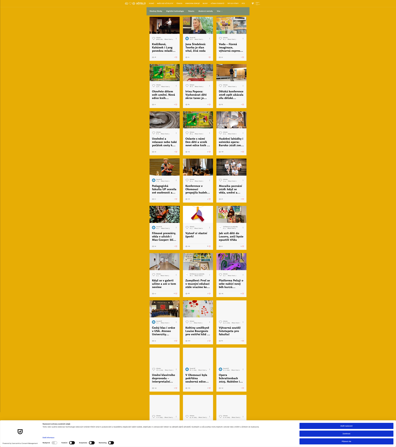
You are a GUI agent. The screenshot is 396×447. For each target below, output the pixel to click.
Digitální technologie (175, 11)
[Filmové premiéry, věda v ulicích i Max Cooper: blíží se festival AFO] (165, 214)
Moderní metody (205, 11)
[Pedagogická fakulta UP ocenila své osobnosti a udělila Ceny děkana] (165, 167)
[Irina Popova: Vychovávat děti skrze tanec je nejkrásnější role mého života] (198, 72)
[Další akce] (177, 38)
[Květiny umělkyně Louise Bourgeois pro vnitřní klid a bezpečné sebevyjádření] (198, 308)
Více (218, 11)
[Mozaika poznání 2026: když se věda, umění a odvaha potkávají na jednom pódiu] (231, 167)
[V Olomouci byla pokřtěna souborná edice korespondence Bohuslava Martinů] (198, 356)
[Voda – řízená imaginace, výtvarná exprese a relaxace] (231, 25)
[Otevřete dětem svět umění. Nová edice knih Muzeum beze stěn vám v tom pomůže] (165, 72)
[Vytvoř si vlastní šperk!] (198, 214)
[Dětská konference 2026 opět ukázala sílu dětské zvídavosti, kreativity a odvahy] (231, 72)
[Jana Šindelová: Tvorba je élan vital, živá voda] (198, 25)
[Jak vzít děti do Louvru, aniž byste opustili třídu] (231, 214)
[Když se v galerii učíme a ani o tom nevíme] (165, 261)
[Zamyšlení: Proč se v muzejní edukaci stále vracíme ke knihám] (198, 261)
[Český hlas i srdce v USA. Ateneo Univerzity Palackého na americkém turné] (165, 308)
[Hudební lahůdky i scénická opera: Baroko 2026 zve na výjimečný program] (231, 119)
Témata (191, 11)
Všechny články (156, 11)
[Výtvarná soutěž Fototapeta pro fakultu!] (231, 308)
